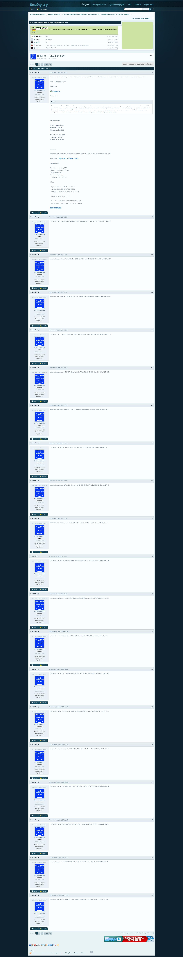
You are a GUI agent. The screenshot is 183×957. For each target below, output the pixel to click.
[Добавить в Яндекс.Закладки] (55, 945)
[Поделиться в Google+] (34, 945)
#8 (152, 443)
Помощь (76, 953)
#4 (152, 292)
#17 (152, 782)
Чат (130, 4)
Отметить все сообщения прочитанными (53, 953)
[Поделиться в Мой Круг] (44, 945)
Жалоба (44, 212)
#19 (152, 857)
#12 (152, 593)
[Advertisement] (135, 35)
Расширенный (153, 9)
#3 (152, 254)
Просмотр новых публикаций (141, 18)
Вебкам (32, 951)
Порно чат (148, 4)
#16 (152, 744)
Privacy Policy (68, 953)
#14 (152, 669)
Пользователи (99, 4)
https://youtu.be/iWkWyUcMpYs (68, 158)
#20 (152, 895)
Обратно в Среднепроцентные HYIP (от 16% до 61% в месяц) (137, 933)
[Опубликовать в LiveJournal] (39, 945)
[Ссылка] (55, 91)
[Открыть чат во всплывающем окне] (67, 22)
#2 (152, 217)
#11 (152, 556)
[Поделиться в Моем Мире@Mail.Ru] (41, 945)
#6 (152, 367)
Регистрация (43, 9)
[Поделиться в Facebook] (30, 945)
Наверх (35, 212)
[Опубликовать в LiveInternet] (37, 945)
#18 (152, 820)
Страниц (32, 64)
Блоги (138, 4)
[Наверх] (91, 952)
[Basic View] (34, 68)
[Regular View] (31, 68)
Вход (32, 9)
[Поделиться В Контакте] (53, 945)
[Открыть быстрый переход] (152, 18)
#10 (152, 518)
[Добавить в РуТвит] (48, 945)
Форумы (85, 4)
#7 (152, 405)
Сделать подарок (117, 4)
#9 (152, 480)
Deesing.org (39, 4)
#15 (152, 706)
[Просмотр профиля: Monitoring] (39, 84)
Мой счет (83, 953)
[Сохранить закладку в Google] (32, 945)
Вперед (46, 64)
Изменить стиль (36, 953)
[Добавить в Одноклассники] (46, 945)
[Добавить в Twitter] (51, 945)
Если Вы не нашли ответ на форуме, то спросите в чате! (48, 22)
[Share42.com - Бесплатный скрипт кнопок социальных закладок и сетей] (58, 945)
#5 (152, 330)
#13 (152, 631)
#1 (152, 72)
